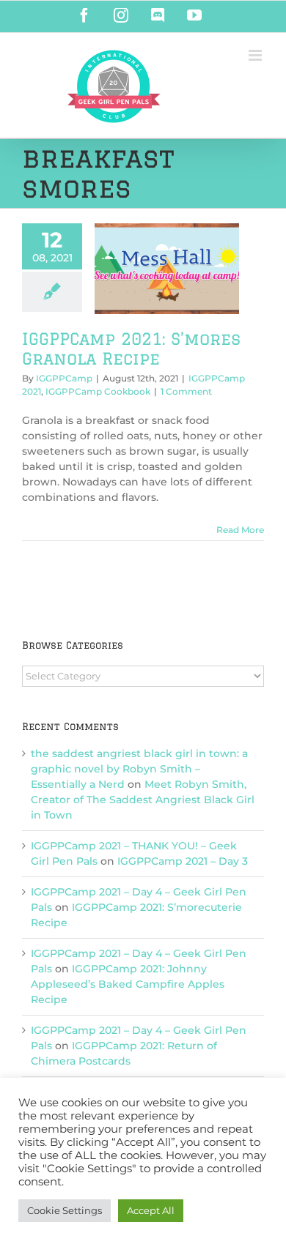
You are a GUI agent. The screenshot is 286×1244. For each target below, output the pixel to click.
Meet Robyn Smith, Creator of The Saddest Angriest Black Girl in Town (142, 800)
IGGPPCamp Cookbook (97, 391)
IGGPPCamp (64, 378)
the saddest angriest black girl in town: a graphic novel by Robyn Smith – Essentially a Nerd (139, 769)
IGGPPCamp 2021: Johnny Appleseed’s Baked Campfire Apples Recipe (127, 984)
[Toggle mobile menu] (256, 55)
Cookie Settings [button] (64, 1210)
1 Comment (186, 391)
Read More (240, 529)
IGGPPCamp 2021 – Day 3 (182, 861)
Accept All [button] (151, 1210)
